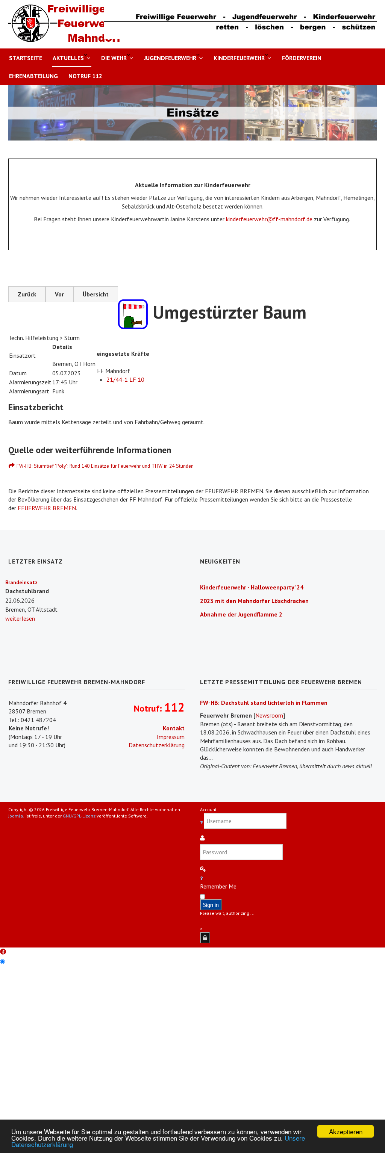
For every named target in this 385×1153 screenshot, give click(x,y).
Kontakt (174, 728)
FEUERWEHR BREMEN (47, 508)
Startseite (25, 58)
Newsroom (269, 715)
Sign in (211, 904)
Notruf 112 (85, 76)
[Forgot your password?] (201, 878)
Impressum (171, 736)
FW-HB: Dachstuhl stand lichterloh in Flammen (263, 702)
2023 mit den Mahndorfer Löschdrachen (254, 600)
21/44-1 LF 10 (125, 379)
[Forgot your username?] (202, 822)
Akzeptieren (345, 1131)
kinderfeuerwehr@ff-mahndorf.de (269, 219)
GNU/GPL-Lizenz (79, 816)
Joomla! (16, 816)
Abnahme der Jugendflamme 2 (241, 614)
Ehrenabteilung (33, 76)
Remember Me (218, 886)
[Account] (205, 937)
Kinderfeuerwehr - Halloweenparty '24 (251, 587)
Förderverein (301, 58)
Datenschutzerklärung (157, 745)
